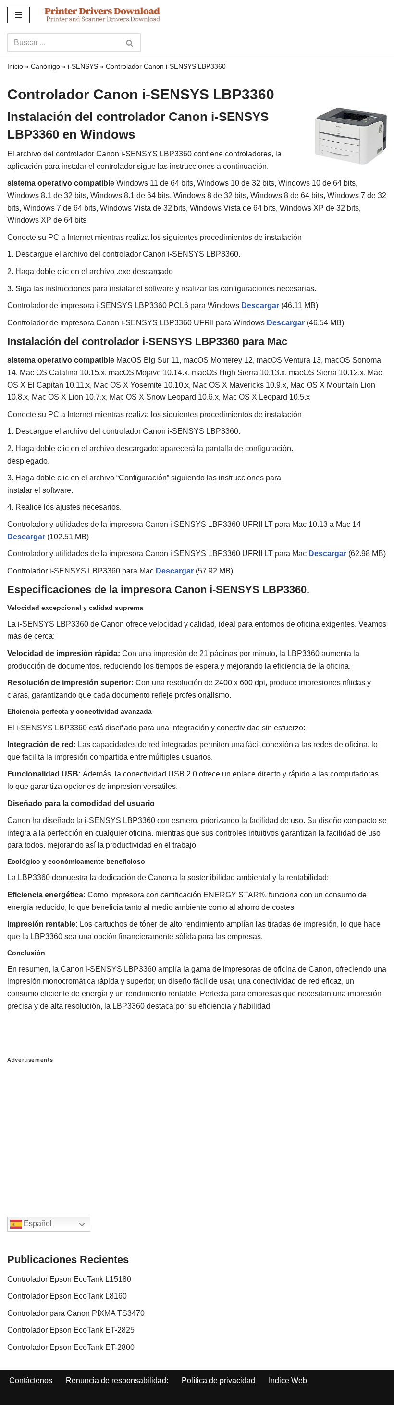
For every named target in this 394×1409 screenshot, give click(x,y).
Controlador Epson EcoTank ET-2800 (71, 1347)
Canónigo (45, 66)
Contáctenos (30, 1380)
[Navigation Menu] (18, 15)
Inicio (15, 66)
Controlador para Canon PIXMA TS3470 (76, 1313)
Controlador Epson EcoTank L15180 (69, 1279)
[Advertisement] (197, 1130)
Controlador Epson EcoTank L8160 (67, 1296)
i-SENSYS (83, 66)
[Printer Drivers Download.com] (102, 15)
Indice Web (288, 1380)
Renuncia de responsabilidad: (117, 1380)
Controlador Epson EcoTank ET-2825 (71, 1330)
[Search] (130, 42)
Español (37, 1224)
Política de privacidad (218, 1380)
